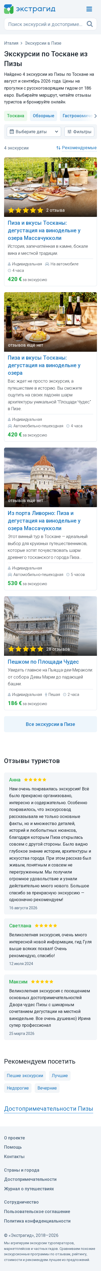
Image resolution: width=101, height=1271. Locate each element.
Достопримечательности (30, 1179)
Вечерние (47, 1088)
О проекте (14, 1137)
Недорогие (18, 1088)
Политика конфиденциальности (37, 1221)
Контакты (14, 1156)
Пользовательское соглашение (37, 1211)
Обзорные (43, 115)
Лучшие (60, 1075)
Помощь (13, 1147)
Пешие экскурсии (25, 1075)
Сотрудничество (21, 1202)
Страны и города (21, 1170)
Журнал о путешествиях (29, 1188)
